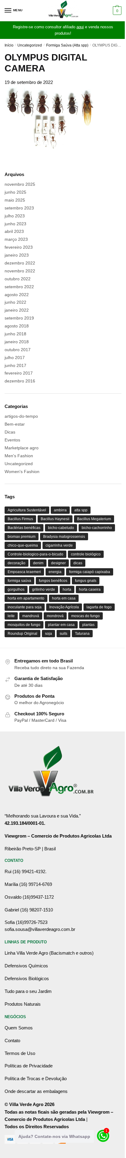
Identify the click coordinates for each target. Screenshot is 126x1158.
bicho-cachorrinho (97, 528)
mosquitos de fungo (24, 625)
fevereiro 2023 (19, 247)
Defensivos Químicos (26, 965)
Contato (12, 1040)
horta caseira (90, 589)
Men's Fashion (19, 455)
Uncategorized (29, 45)
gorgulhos (16, 589)
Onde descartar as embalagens (36, 1091)
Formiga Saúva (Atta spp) (67, 45)
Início (9, 45)
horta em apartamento (26, 598)
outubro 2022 (18, 278)
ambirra (60, 510)
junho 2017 (15, 365)
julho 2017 (15, 357)
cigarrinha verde (59, 545)
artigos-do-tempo (21, 416)
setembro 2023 (19, 208)
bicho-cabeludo (61, 528)
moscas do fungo (85, 616)
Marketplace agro (22, 447)
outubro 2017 (18, 349)
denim (38, 563)
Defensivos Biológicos (27, 978)
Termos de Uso (20, 1053)
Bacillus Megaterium (94, 519)
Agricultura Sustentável (27, 510)
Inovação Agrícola (64, 607)
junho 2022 (15, 302)
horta (67, 589)
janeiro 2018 (17, 341)
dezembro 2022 (20, 263)
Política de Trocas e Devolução (36, 1078)
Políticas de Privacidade (29, 1065)
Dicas (10, 432)
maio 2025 (15, 200)
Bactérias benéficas (24, 528)
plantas (88, 625)
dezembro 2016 (20, 381)
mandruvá (30, 616)
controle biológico (86, 554)
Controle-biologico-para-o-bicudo (35, 554)
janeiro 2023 (17, 255)
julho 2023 (15, 215)
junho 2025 (15, 192)
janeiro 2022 (17, 310)
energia (55, 572)
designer (58, 563)
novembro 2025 (20, 184)
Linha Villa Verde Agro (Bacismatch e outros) (49, 953)
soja (48, 633)
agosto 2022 (17, 294)
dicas (77, 563)
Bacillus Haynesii (55, 519)
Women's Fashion (22, 471)
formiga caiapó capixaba (89, 572)
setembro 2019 (19, 318)
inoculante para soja (25, 607)
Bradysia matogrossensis (64, 536)
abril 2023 (14, 231)
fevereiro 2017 (19, 373)
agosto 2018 (17, 325)
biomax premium (21, 536)
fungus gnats (85, 581)
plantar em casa (61, 625)
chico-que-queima (23, 545)
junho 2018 (15, 333)
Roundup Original (22, 633)
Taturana (82, 633)
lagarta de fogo (99, 607)
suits (63, 633)
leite (11, 616)
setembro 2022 (19, 286)
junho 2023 (15, 223)
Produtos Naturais (23, 1004)
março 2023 (16, 239)
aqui (80, 27)
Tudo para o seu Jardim (28, 991)
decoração (16, 563)
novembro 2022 (20, 270)
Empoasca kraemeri (24, 572)
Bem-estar (15, 424)
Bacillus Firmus (20, 519)
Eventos (12, 439)
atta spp (80, 510)
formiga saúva (19, 581)
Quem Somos (19, 1027)
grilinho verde (43, 589)
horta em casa (64, 598)
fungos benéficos (53, 581)
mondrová (55, 616)
